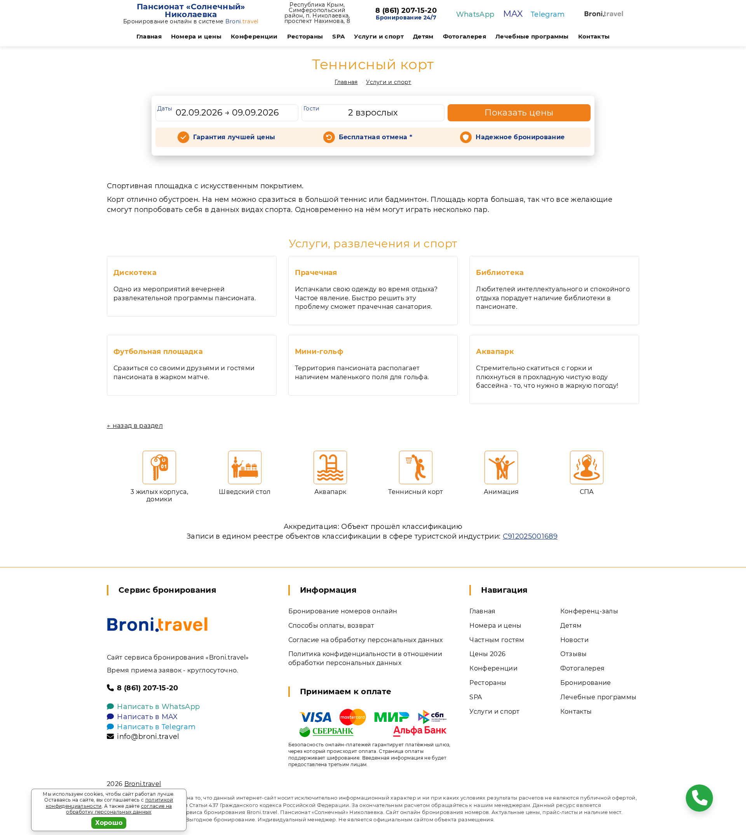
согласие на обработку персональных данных (119, 809)
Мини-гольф (319, 351)
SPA (338, 36)
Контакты (594, 36)
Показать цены (519, 112)
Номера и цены (196, 36)
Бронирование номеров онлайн (342, 611)
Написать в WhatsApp (158, 706)
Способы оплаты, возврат (331, 625)
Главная (149, 36)
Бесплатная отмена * (375, 137)
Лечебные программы (532, 36)
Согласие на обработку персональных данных (365, 640)
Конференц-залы (589, 611)
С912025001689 (530, 536)
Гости (311, 108)
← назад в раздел (135, 425)
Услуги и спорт (378, 36)
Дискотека (135, 272)
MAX (513, 14)
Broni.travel (142, 784)
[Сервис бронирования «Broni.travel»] (603, 14)
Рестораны (305, 36)
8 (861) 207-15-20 (405, 11)
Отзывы (573, 654)
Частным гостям (496, 640)
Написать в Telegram (156, 727)
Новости (574, 640)
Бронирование (585, 682)
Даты (164, 108)
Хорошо (109, 822)
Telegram (548, 14)
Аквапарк (495, 351)
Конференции (254, 36)
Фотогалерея (464, 36)
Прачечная (316, 272)
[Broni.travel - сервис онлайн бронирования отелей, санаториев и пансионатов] (157, 624)
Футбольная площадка (158, 351)
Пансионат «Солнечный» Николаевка (191, 10)
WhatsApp (475, 14)
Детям (423, 36)
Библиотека (500, 272)
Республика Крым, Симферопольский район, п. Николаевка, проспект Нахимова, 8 (317, 13)
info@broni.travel (148, 736)
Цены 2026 (487, 654)
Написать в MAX (147, 716)
